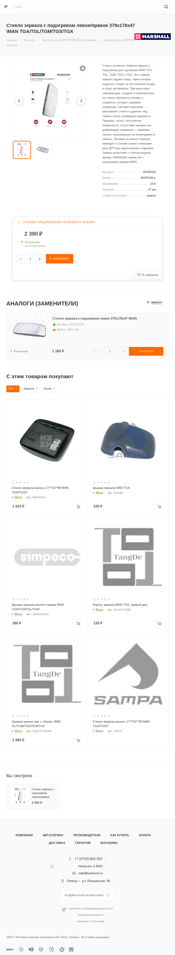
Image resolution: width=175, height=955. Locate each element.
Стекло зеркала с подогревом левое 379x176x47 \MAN (94, 318)
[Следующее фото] (81, 101)
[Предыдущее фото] (19, 101)
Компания (24, 835)
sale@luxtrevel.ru (90, 873)
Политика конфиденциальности (91, 908)
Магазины (109, 843)
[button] (82, 68)
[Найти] (165, 7)
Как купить (119, 835)
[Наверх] (154, 802)
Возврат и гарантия (91, 921)
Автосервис (53, 835)
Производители (87, 835)
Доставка (57, 843)
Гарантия (83, 843)
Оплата (145, 835)
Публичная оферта (91, 915)
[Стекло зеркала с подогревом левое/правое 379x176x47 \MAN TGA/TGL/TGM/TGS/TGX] (50, 101)
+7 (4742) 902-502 (88, 859)
